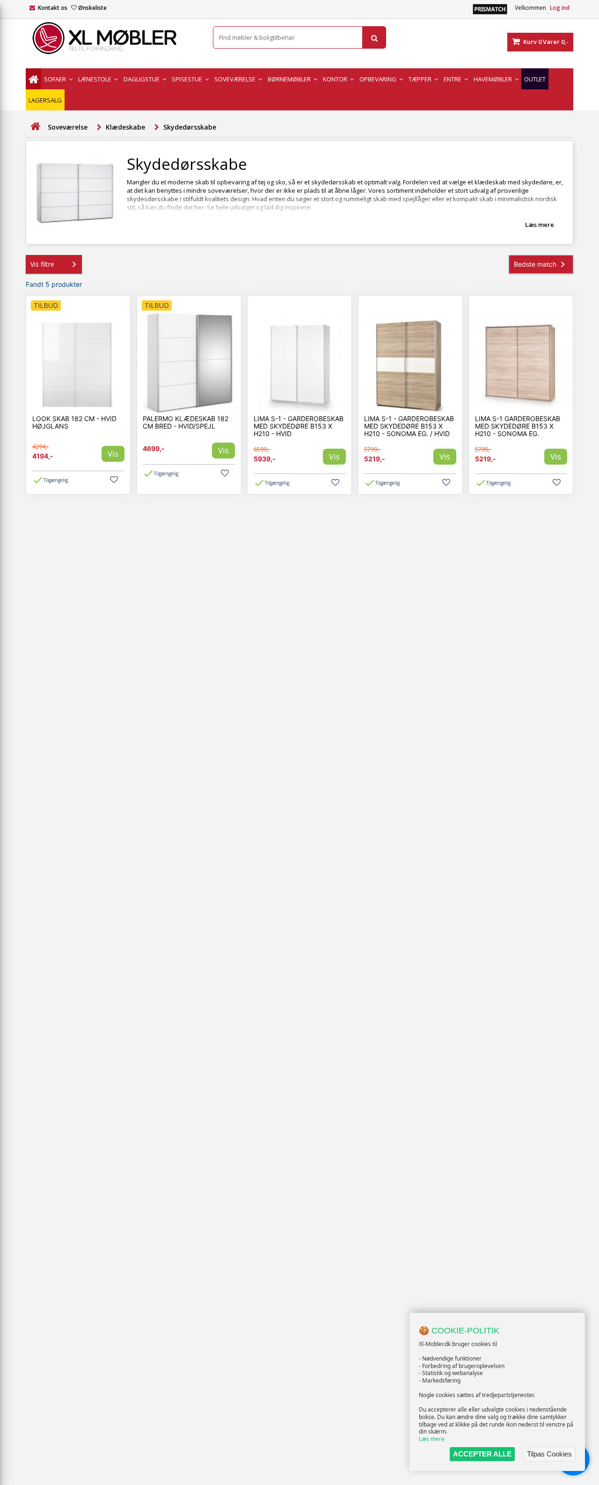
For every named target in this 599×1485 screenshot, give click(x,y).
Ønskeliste (92, 8)
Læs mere (432, 1439)
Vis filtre (42, 264)
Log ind (560, 8)
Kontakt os (52, 8)
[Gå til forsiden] (35, 126)
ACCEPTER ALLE (482, 1454)
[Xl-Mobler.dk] (112, 38)
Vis (113, 453)
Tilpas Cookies (549, 1454)
